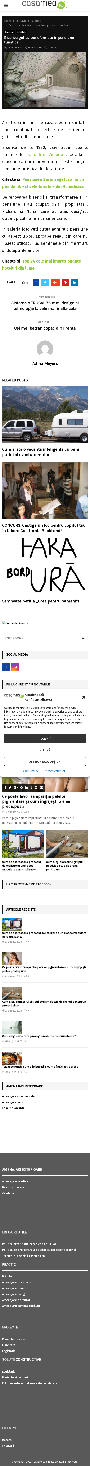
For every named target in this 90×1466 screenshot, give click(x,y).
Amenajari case (12, 1102)
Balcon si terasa (13, 1187)
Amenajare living (13, 1294)
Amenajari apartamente (18, 1096)
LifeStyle (21, 32)
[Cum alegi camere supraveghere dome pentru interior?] (12, 1027)
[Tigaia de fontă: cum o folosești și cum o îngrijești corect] (12, 1058)
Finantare (8, 1345)
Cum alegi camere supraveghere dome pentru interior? (39, 1036)
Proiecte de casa (13, 1339)
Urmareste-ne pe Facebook (29, 884)
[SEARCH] (83, 638)
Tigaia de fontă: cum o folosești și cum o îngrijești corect (40, 1066)
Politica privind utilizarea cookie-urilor (29, 1244)
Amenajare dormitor (16, 1300)
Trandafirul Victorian (46, 154)
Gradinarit (9, 1193)
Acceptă (45, 738)
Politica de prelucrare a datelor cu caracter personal (39, 1250)
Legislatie (8, 1351)
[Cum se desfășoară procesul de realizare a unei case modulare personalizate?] (23, 843)
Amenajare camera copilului (21, 1306)
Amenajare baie (13, 1288)
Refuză (45, 750)
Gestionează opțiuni (45, 761)
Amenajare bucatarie (16, 1282)
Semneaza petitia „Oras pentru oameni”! (40, 601)
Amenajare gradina (15, 1181)
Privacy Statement (55, 771)
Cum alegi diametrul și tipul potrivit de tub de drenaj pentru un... (64, 865)
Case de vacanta (13, 1108)
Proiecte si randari (15, 1377)
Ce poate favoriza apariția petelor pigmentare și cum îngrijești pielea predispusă (36, 801)
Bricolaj (7, 1276)
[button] (84, 697)
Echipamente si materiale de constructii (30, 1383)
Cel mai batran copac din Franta (45, 328)
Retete (7, 1440)
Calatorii (9, 32)
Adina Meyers (15, 47)
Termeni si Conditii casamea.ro (23, 1256)
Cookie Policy (30, 771)
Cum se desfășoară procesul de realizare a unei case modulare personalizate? (21, 865)
